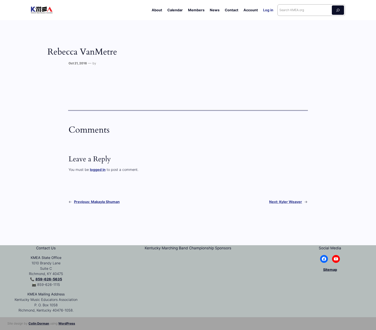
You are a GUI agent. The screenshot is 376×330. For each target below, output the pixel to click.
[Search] (338, 10)
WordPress (66, 323)
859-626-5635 (48, 279)
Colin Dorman (39, 323)
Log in (268, 10)
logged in (98, 169)
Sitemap (330, 269)
